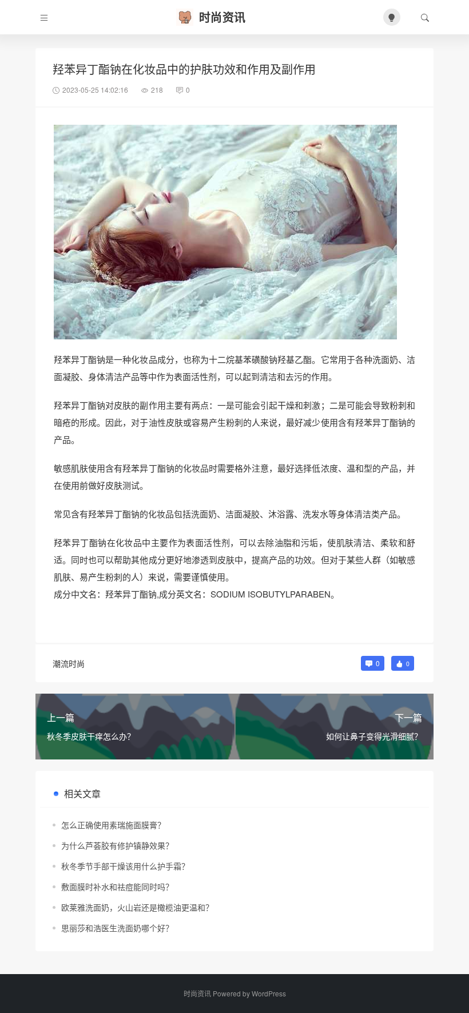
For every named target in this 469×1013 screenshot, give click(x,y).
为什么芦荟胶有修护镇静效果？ (117, 845)
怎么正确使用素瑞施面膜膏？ (113, 824)
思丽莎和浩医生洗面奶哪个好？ (117, 927)
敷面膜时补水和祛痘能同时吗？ (117, 886)
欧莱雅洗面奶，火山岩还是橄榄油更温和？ (137, 907)
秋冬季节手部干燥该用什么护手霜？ (125, 866)
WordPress (269, 993)
